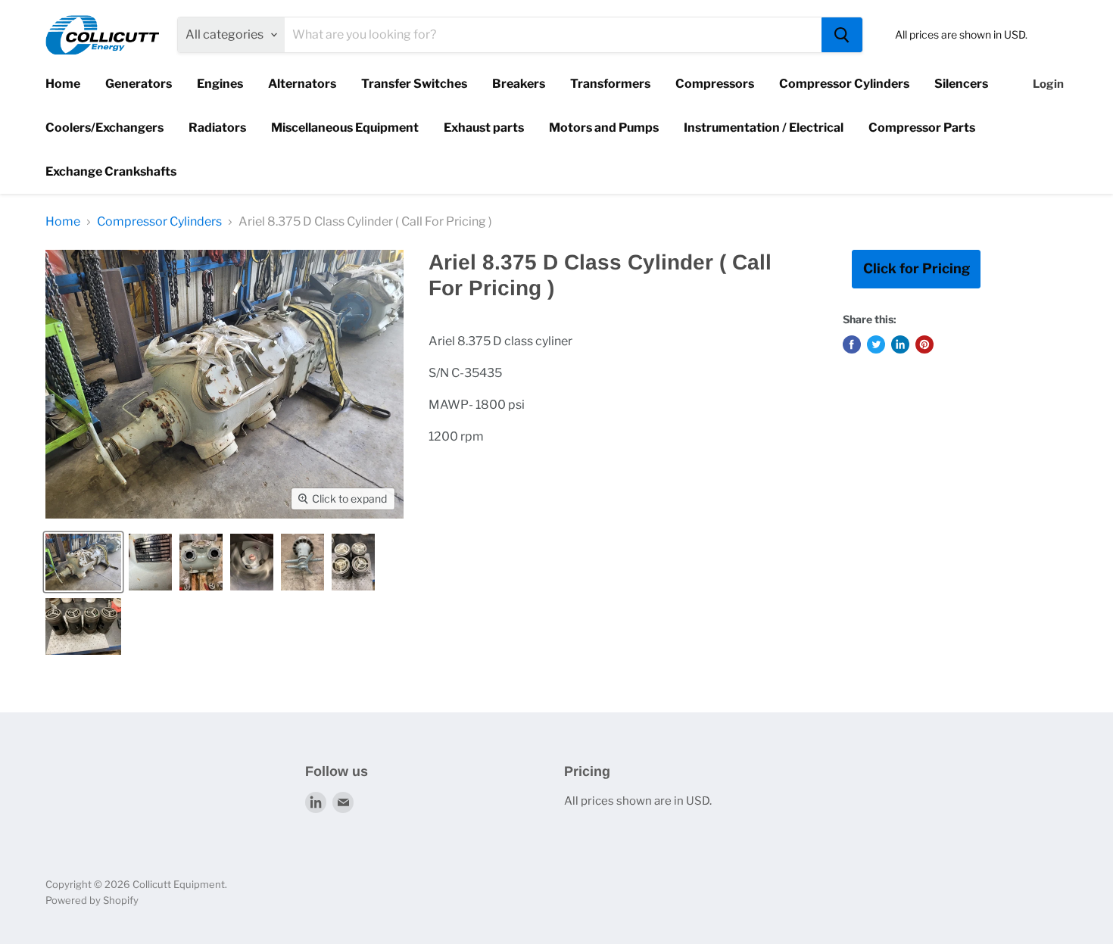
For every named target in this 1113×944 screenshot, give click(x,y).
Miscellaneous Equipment (345, 127)
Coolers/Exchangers (104, 127)
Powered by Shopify (92, 900)
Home (62, 83)
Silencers (961, 83)
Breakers (518, 83)
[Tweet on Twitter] (876, 344)
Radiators (217, 127)
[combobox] (553, 34)
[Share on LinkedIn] (900, 344)
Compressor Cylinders (844, 83)
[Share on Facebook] (852, 344)
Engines (220, 83)
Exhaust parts (484, 127)
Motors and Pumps (604, 127)
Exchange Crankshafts (110, 171)
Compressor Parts (921, 127)
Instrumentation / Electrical (763, 127)
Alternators (302, 83)
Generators (138, 83)
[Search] (842, 34)
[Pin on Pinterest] (924, 344)
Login (1048, 84)
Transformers (610, 83)
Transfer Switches (414, 83)
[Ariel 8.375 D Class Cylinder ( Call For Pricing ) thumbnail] (83, 562)
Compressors (714, 83)
